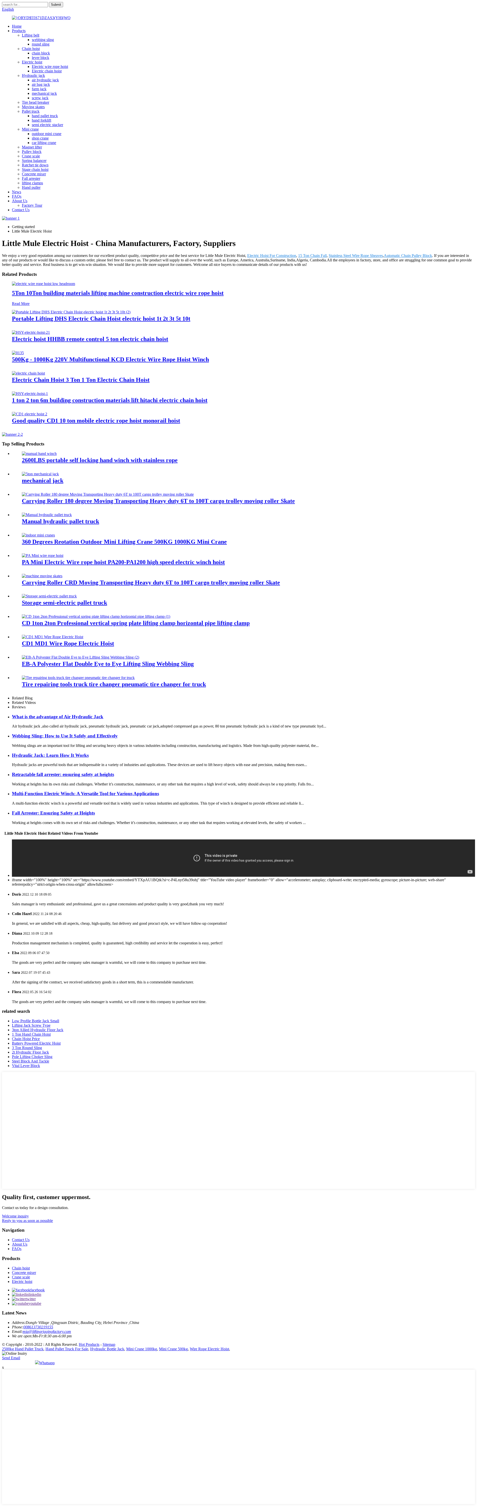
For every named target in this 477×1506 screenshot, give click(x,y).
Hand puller (31, 187)
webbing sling (43, 40)
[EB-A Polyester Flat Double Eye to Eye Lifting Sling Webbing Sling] (80, 657)
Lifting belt (30, 35)
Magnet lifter (32, 147)
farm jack (39, 89)
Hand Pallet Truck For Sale (66, 1349)
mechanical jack (44, 93)
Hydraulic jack (33, 75)
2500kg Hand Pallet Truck (22, 1349)
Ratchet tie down (35, 165)
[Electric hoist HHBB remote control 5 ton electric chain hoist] (31, 332)
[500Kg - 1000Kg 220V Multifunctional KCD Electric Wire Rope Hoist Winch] (18, 353)
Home (17, 26)
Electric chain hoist (47, 71)
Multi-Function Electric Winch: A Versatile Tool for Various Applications (85, 793)
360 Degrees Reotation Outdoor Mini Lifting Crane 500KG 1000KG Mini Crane (124, 541)
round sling (40, 44)
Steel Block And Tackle (30, 1061)
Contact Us (21, 210)
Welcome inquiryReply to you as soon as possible (27, 1218)
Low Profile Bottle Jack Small (35, 1021)
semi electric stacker (47, 125)
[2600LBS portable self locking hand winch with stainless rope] (39, 453)
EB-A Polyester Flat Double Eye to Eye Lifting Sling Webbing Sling (108, 664)
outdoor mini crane (46, 134)
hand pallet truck (45, 116)
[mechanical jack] (40, 474)
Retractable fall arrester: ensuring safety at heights (63, 774)
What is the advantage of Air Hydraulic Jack (57, 716)
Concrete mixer (34, 174)
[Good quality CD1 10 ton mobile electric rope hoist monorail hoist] (29, 414)
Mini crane (30, 129)
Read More (21, 303)
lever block (40, 57)
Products (19, 31)
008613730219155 (38, 1327)
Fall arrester (31, 178)
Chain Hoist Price (26, 1039)
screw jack (40, 98)
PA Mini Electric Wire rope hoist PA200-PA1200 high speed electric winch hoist (123, 562)
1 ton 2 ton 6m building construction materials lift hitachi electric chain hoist (109, 400)
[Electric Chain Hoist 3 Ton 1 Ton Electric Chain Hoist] (28, 373)
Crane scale (31, 156)
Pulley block (31, 151)
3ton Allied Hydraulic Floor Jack (37, 1030)
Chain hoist (31, 49)
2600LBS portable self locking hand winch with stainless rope (100, 460)
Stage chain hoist (35, 169)
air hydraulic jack (45, 80)
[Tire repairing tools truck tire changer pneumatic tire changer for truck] (78, 678)
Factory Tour (32, 205)
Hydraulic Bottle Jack (107, 1349)
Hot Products (89, 1344)
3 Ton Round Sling (27, 1048)
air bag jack (41, 84)
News (16, 192)
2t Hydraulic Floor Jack (30, 1052)
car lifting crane (44, 143)
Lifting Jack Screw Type (31, 1025)
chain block (41, 53)
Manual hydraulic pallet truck (60, 521)
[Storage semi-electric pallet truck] (49, 596)
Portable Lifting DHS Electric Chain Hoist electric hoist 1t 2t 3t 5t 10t (101, 318)
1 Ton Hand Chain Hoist (31, 1034)
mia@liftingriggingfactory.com (47, 1331)
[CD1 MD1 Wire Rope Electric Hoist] (52, 637)
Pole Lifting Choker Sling (32, 1057)
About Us (19, 201)
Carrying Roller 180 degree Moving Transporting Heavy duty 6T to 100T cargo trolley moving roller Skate (158, 501)
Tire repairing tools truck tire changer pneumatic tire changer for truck (114, 684)
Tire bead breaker (35, 102)
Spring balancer (34, 160)
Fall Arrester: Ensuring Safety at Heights (53, 813)
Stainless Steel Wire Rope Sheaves (356, 255)
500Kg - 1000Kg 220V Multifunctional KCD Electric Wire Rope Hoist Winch (110, 359)
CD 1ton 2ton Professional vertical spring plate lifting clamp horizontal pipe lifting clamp (136, 623)
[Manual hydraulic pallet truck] (47, 515)
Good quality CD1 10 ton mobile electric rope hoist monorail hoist (96, 420)
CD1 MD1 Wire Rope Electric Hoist (68, 643)
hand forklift (41, 120)
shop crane (40, 138)
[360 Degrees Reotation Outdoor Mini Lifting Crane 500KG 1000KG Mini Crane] (38, 535)
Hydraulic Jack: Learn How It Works (50, 755)
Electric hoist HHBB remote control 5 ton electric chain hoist (90, 339)
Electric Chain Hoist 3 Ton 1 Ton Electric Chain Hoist (81, 380)
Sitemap (109, 1344)
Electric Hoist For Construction (271, 255)
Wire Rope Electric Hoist (209, 1349)
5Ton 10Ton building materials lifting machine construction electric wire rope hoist (118, 293)
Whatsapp (47, 1363)
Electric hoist (32, 62)
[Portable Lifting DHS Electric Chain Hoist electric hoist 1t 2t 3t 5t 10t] (71, 312)
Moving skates (33, 107)
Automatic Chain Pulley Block (408, 255)
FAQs (16, 196)
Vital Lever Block (26, 1066)
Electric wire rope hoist (50, 66)
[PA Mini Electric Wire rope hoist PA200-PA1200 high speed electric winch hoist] (42, 555)
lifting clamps (32, 183)
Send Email (11, 1358)
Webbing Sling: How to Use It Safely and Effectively (65, 735)
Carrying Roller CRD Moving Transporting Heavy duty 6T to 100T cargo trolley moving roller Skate (151, 582)
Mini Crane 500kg (173, 1349)
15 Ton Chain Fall (312, 255)
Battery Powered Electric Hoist (36, 1043)
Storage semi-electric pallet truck (64, 602)
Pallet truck (31, 111)
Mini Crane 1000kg (141, 1349)
